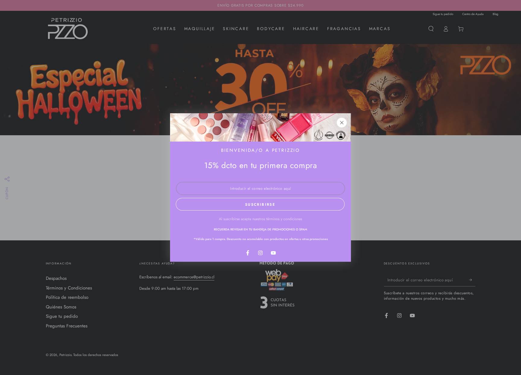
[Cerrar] (342, 122)
